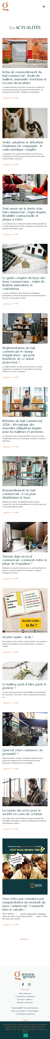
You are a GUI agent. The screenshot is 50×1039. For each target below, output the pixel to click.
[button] (44, 6)
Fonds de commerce (25, 999)
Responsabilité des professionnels (25, 1008)
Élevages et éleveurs (25, 1002)
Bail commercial (25, 993)
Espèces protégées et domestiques (25, 1011)
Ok (26, 1035)
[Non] (47, 1030)
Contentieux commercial (25, 996)
